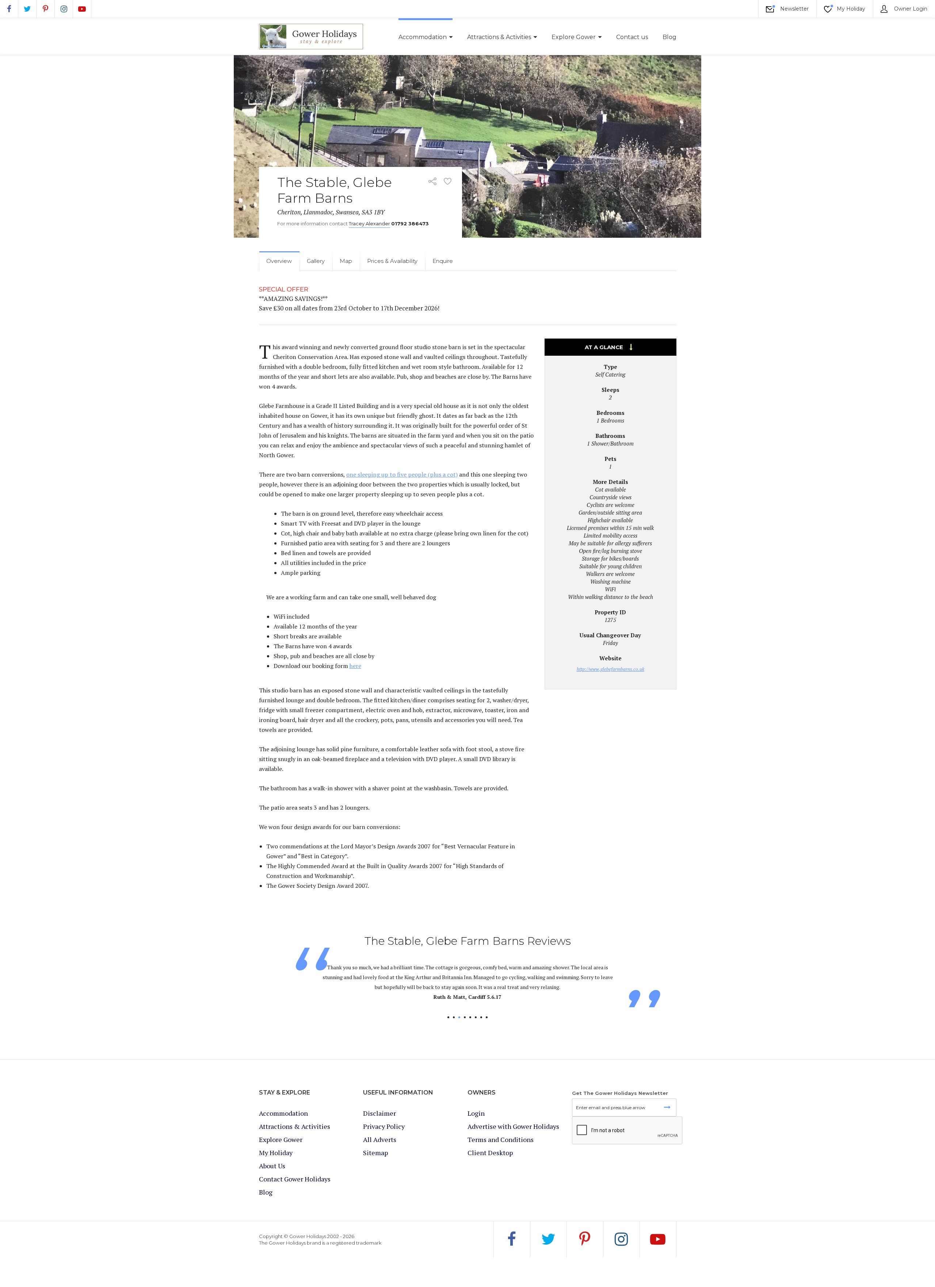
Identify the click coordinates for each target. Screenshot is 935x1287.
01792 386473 (410, 223)
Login (476, 1113)
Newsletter (794, 8)
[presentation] (627, 1130)
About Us (272, 1165)
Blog (669, 37)
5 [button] (470, 1017)
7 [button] (481, 1017)
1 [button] (448, 1017)
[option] (467, 977)
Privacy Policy (384, 1126)
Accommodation (422, 37)
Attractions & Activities (499, 37)
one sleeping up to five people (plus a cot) (402, 474)
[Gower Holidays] (311, 36)
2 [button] (454, 1017)
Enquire (442, 260)
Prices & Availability (392, 260)
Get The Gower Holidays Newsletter (620, 1093)
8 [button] (487, 1017)
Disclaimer (379, 1113)
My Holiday (850, 8)
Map (346, 260)
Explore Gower (574, 37)
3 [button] (459, 1017)
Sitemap (375, 1152)
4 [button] (465, 1017)
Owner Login (910, 8)
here (355, 666)
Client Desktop (490, 1152)
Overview (279, 260)
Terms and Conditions (501, 1139)
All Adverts (379, 1139)
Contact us (632, 37)
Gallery (316, 260)
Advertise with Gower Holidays (513, 1126)
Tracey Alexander (369, 223)
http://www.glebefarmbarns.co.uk (610, 669)
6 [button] (476, 1017)
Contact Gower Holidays (295, 1179)
